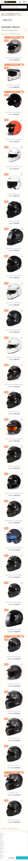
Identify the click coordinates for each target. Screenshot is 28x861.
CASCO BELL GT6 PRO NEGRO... (14, 275)
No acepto (11, 858)
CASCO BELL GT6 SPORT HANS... (14, 166)
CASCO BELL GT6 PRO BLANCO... (14, 303)
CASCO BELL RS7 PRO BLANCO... (14, 357)
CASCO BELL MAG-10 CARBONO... (14, 439)
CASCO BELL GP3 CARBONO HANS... (14, 384)
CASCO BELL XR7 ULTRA (14, 411)
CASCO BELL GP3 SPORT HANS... (14, 248)
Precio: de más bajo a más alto (14, 30)
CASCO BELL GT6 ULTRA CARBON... (14, 520)
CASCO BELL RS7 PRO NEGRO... (14, 330)
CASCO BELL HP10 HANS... (14, 684)
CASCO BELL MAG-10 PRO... (14, 194)
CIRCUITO (7, 20)
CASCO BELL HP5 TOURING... (14, 629)
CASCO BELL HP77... (14, 793)
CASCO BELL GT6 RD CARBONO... (14, 602)
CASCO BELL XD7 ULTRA (14, 466)
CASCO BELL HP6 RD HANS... (14, 656)
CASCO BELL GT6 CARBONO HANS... (14, 493)
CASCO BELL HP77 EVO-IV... (14, 820)
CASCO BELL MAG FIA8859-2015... (14, 58)
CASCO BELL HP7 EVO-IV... (14, 765)
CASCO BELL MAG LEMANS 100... (14, 112)
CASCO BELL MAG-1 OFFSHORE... (14, 139)
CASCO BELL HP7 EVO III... (14, 711)
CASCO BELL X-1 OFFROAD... (14, 85)
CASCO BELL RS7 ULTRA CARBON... (14, 575)
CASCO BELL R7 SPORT (14, 221)
